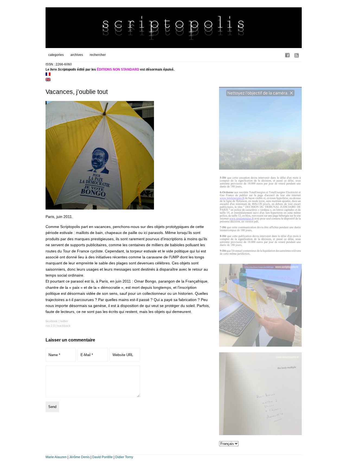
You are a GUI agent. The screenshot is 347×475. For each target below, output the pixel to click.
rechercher (98, 55)
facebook (52, 321)
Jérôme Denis (79, 457)
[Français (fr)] (48, 75)
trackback (63, 325)
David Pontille (102, 457)
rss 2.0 (50, 325)
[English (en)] (48, 80)
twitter (64, 321)
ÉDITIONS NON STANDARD (118, 69)
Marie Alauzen (56, 457)
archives (76, 55)
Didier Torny (124, 457)
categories (56, 55)
